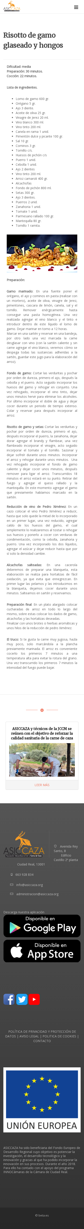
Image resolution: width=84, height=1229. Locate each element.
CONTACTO (42, 1041)
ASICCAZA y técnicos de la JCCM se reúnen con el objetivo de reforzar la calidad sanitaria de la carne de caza (42, 733)
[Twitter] (22, 999)
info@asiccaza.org (29, 885)
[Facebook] (9, 999)
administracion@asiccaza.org (37, 894)
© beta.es (42, 1215)
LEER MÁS (42, 785)
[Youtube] (34, 999)
